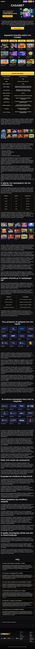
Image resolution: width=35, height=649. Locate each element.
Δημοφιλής (4, 40)
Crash (21, 40)
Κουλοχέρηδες (29, 40)
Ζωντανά (12, 40)
